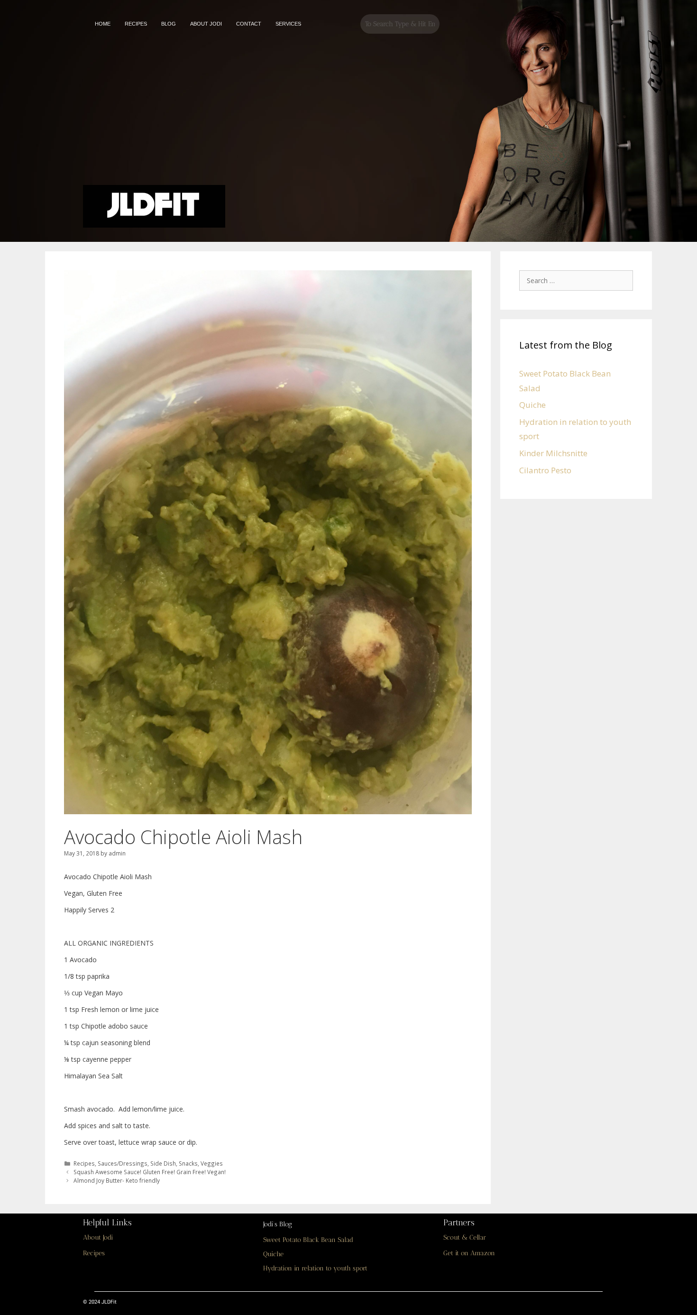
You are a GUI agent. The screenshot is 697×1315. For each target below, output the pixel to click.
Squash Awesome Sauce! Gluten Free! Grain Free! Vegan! (149, 1172)
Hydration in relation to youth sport (315, 1268)
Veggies (212, 1163)
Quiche (532, 404)
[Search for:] (578, 280)
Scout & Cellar (464, 1237)
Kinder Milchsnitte (553, 453)
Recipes (84, 1163)
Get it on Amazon (469, 1253)
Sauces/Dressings (122, 1163)
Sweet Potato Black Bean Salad (308, 1240)
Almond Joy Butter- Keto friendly (116, 1180)
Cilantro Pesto (545, 470)
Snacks (188, 1163)
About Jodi (98, 1237)
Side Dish (163, 1163)
